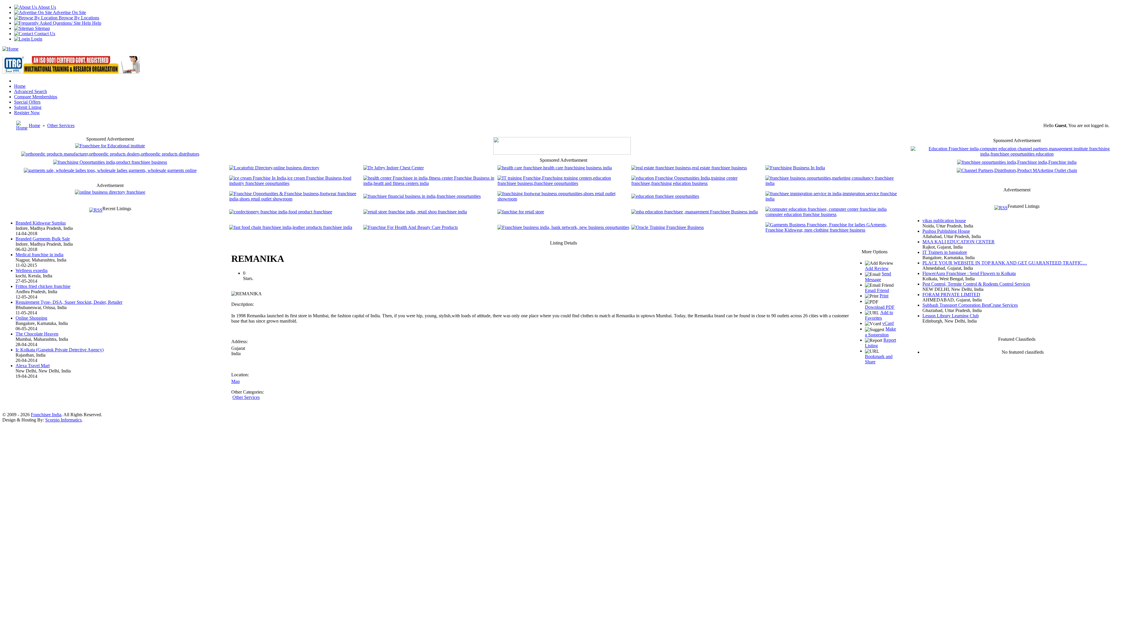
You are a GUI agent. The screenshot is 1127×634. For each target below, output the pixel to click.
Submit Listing (27, 107)
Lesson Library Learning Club (950, 315)
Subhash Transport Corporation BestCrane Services (970, 305)
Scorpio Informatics (63, 419)
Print (884, 295)
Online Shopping (31, 318)
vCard (888, 323)
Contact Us (44, 33)
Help (96, 23)
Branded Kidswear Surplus (41, 222)
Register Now (27, 112)
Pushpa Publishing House (946, 231)
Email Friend (877, 290)
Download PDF (880, 307)
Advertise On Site (69, 12)
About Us (46, 7)
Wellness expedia (32, 270)
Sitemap (42, 28)
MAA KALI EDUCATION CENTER (958, 241)
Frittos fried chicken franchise (43, 286)
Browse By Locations (78, 17)
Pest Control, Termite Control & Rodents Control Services (976, 283)
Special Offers (27, 102)
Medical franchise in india (39, 254)
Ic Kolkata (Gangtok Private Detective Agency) (60, 349)
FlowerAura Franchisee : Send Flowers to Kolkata (969, 273)
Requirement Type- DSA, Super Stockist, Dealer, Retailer (69, 302)
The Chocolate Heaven (37, 333)
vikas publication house (944, 220)
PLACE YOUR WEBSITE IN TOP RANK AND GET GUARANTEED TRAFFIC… (1004, 262)
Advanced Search (30, 91)
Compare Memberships (35, 96)
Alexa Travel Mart (33, 365)
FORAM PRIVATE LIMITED (951, 294)
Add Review (877, 268)
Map (235, 381)
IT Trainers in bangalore (944, 252)
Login (36, 38)
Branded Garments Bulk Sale (43, 238)
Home (20, 86)
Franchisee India (46, 414)
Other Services (61, 125)
